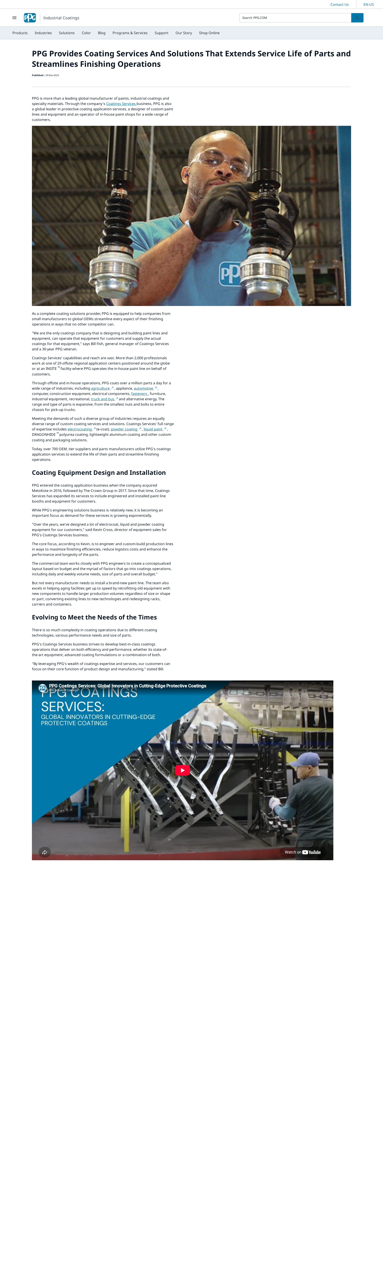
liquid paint (153, 429)
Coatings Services (121, 103)
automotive (144, 388)
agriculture (101, 388)
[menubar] (116, 32)
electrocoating (80, 429)
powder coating (124, 429)
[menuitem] (20, 32)
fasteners (139, 393)
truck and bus (103, 398)
